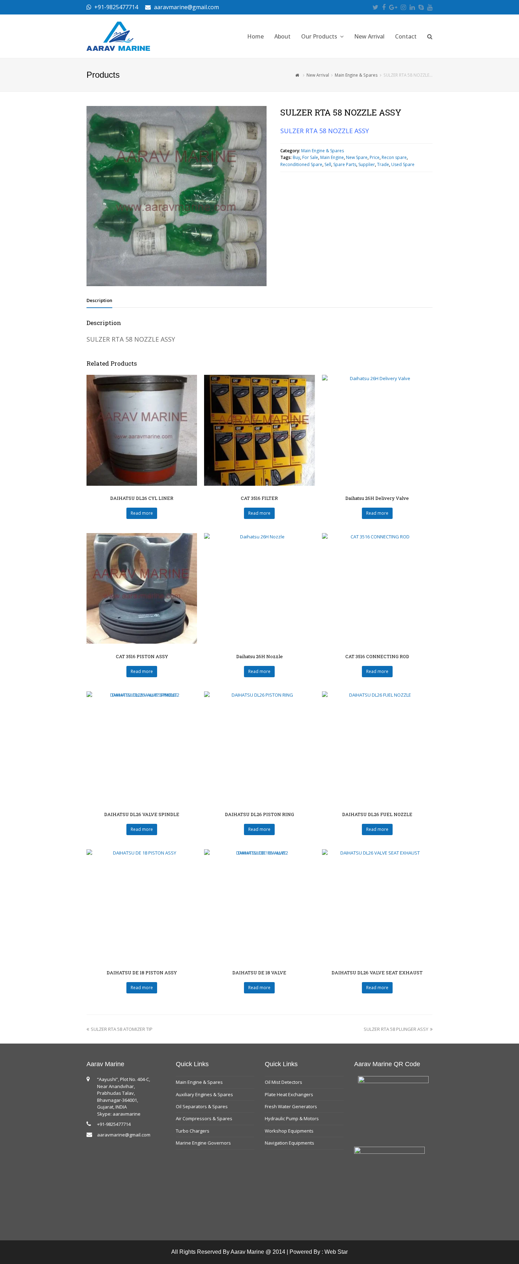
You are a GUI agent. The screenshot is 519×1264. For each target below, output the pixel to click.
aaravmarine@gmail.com (123, 1135)
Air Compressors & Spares (204, 1118)
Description (99, 300)
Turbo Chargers (192, 1131)
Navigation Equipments (289, 1143)
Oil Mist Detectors (283, 1082)
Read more (142, 513)
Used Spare (402, 164)
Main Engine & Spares (322, 151)
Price (375, 157)
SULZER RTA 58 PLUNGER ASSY (396, 1029)
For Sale (310, 157)
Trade (383, 164)
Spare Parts (344, 164)
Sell (327, 164)
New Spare (357, 157)
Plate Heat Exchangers (289, 1094)
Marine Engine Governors (203, 1143)
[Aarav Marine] (118, 36)
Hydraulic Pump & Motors (292, 1118)
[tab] (99, 300)
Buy (296, 157)
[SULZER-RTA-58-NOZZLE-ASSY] (176, 196)
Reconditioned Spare (301, 164)
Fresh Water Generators (291, 1106)
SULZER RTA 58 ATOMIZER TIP (122, 1029)
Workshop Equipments (289, 1131)
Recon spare (394, 157)
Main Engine (332, 157)
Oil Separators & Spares (202, 1106)
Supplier (366, 164)
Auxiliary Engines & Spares (204, 1094)
